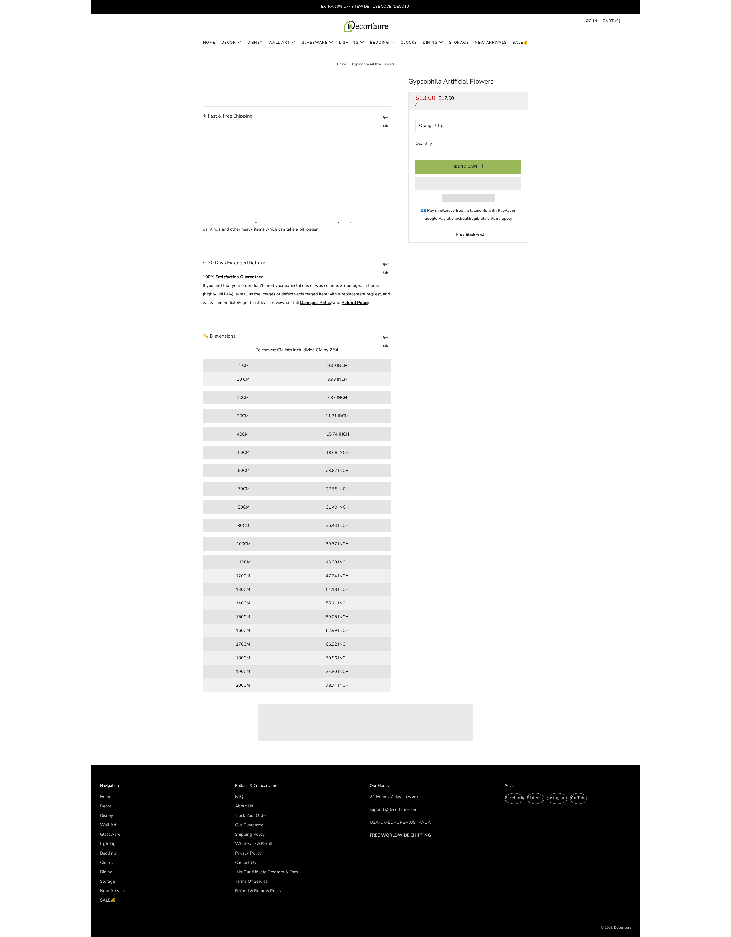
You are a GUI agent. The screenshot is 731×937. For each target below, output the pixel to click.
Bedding (379, 42)
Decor (228, 42)
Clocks (409, 42)
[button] (468, 183)
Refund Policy (355, 302)
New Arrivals (491, 42)
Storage (459, 42)
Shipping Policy (250, 834)
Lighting (349, 42)
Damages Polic (315, 302)
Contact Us (245, 862)
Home (209, 42)
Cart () (611, 20)
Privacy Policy (248, 853)
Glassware (314, 42)
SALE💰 (520, 42)
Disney (254, 42)
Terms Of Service (251, 881)
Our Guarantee (249, 825)
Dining (430, 42)
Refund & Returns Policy (258, 891)
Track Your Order (251, 815)
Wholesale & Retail (253, 844)
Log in (590, 20)
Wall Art (279, 42)
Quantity (423, 143)
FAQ (239, 796)
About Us (244, 806)
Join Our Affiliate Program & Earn (266, 872)
